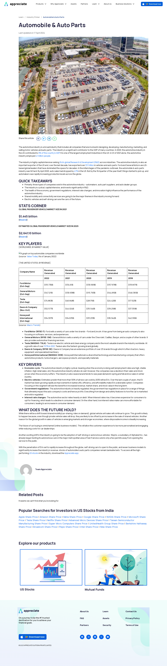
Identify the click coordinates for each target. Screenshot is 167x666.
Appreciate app (71, 453)
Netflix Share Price (57, 520)
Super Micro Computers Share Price (68, 523)
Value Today (32, 256)
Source (23, 219)
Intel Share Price (89, 526)
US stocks (33, 453)
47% (76, 171)
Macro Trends (33, 325)
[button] (38, 139)
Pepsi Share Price (68, 526)
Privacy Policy (133, 618)
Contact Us (131, 611)
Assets (106, 618)
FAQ (82, 618)
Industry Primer (33, 17)
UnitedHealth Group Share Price (106, 523)
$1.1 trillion (89, 165)
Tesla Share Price (36, 520)
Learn (105, 611)
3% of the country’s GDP (49, 153)
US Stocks (27, 589)
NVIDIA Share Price (116, 516)
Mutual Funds (94, 589)
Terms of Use (132, 625)
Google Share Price (94, 516)
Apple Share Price (28, 516)
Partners (84, 625)
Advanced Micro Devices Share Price (88, 520)
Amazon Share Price (51, 516)
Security (107, 625)
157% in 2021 (49, 346)
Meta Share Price (72, 516)
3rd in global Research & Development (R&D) (80, 162)
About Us (84, 611)
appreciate (18, 4)
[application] (45, 4)
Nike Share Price (109, 526)
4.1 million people (43, 156)
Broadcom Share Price (45, 526)
